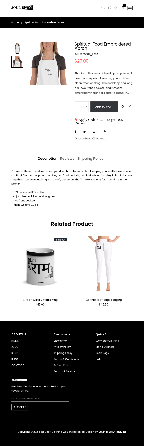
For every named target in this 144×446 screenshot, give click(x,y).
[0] (122, 7)
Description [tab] (47, 159)
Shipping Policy (63, 353)
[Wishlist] (122, 106)
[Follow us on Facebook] (75, 132)
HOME (15, 340)
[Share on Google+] (95, 132)
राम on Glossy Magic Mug (40, 300)
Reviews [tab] (67, 159)
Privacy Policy (62, 347)
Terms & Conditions (66, 359)
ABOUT (15, 347)
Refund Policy (62, 365)
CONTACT (17, 365)
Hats (98, 359)
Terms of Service (64, 371)
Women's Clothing (107, 340)
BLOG (14, 359)
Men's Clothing (105, 347)
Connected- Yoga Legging (104, 300)
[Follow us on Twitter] (84, 132)
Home (15, 22)
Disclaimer (60, 340)
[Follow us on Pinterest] (105, 132)
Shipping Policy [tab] (90, 159)
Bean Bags (102, 353)
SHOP (14, 353)
